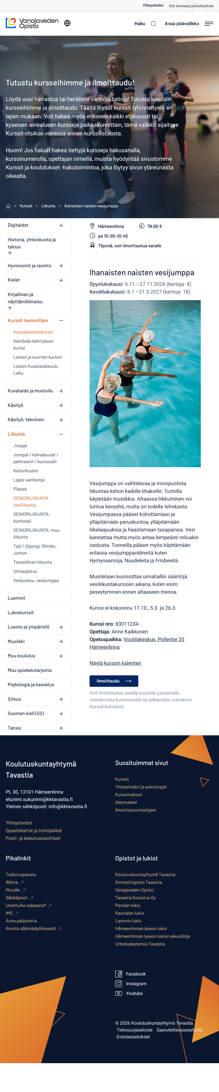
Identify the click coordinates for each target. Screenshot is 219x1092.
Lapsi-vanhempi (29, 480)
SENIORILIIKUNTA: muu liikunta (36, 533)
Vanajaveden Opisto (134, 890)
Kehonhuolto (25, 470)
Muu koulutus (21, 656)
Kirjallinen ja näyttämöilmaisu (25, 298)
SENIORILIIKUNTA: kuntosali (31, 517)
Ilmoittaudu (108, 681)
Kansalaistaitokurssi (33, 332)
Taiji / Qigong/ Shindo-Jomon (35, 549)
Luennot (16, 598)
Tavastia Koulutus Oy (135, 897)
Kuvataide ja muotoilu (30, 391)
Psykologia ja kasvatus (31, 684)
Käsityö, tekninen (26, 419)
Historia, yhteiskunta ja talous (32, 243)
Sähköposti (17, 897)
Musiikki (16, 641)
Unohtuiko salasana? (26, 905)
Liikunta (16, 434)
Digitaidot (18, 225)
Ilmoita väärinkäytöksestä (31, 928)
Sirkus (14, 699)
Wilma (12, 882)
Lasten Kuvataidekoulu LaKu (35, 370)
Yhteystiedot (153, 5)
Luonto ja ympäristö (28, 627)
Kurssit (122, 779)
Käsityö (15, 405)
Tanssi (14, 728)
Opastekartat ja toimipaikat (34, 830)
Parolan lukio (127, 905)
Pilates (20, 489)
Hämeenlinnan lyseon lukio (141, 928)
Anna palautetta (21, 921)
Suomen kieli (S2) (26, 713)
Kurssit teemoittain (28, 320)
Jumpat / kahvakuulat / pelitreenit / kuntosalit (35, 458)
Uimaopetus (25, 571)
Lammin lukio (128, 921)
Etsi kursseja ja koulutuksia (191, 6)
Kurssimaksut (128, 794)
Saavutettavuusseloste (179, 1030)
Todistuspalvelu (21, 874)
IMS (9, 913)
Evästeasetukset (133, 1036)
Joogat (20, 445)
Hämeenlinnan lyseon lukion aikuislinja (152, 936)
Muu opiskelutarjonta (30, 670)
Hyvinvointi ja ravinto (29, 265)
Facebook (136, 974)
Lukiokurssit (21, 612)
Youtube (134, 993)
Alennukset (126, 802)
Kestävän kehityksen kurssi (33, 344)
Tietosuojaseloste (135, 1030)
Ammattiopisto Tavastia (138, 882)
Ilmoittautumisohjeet (136, 810)
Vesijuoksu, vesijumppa (36, 580)
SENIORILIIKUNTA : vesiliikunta (32, 501)
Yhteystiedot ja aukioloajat (141, 787)
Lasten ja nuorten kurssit (37, 357)
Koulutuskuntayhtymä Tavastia (145, 874)
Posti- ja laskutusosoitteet (33, 838)
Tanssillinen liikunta (32, 562)
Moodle (13, 890)
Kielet (14, 280)
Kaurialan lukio (129, 913)
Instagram (136, 983)
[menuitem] (156, 5)
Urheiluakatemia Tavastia (140, 944)
